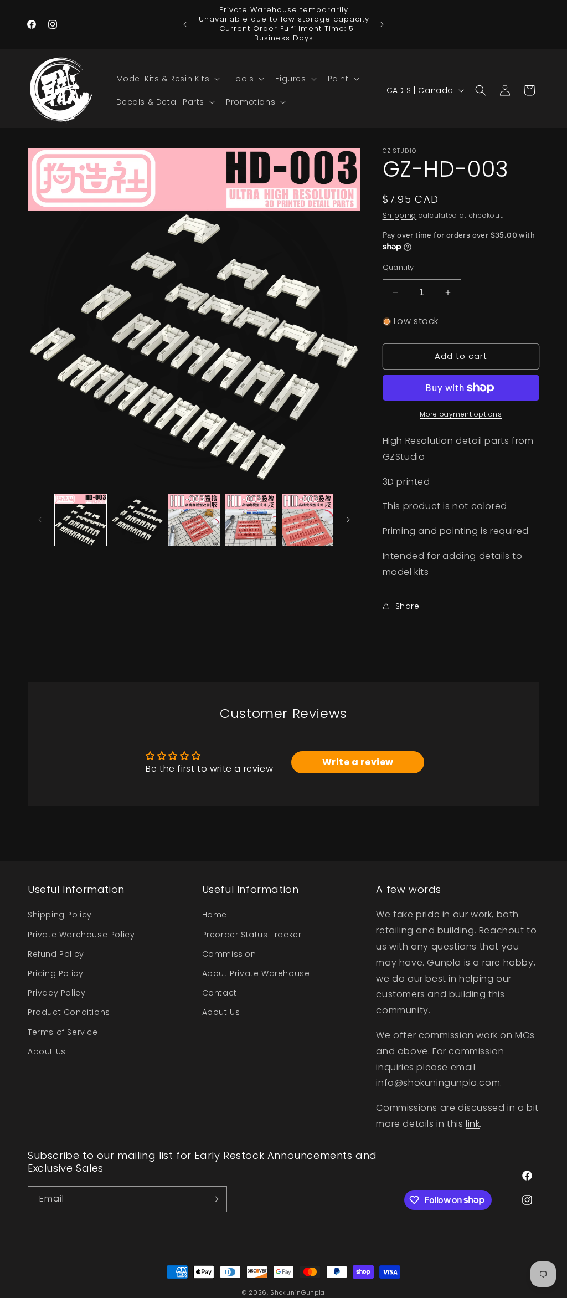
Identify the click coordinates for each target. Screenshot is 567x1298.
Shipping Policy (60, 914)
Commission (229, 954)
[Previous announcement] (185, 24)
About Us (47, 1051)
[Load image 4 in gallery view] (251, 520)
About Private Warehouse (256, 973)
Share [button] (407, 606)
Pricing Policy (55, 973)
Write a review (358, 762)
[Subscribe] (214, 1199)
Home (214, 914)
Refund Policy (56, 954)
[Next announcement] (382, 24)
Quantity (398, 267)
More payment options (461, 414)
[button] (167, 78)
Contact (219, 992)
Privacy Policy (56, 992)
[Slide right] (348, 519)
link (473, 1123)
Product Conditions (69, 1012)
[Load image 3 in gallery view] (194, 520)
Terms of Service (63, 1032)
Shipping (400, 215)
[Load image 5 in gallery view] (307, 520)
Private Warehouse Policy (81, 934)
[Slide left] (40, 519)
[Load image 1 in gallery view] (80, 520)
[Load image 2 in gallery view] (137, 520)
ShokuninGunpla (297, 1292)
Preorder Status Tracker (252, 934)
